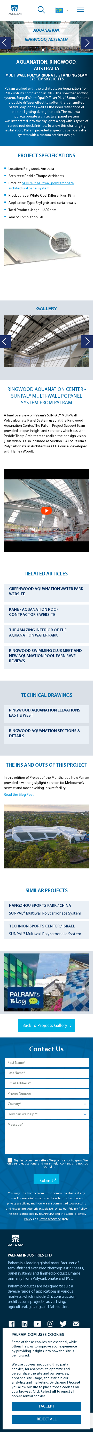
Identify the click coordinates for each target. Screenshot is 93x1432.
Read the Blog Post (19, 795)
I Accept (46, 1406)
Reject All (47, 1419)
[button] (43, 50)
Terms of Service (50, 1219)
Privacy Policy (77, 1208)
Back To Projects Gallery (44, 1026)
